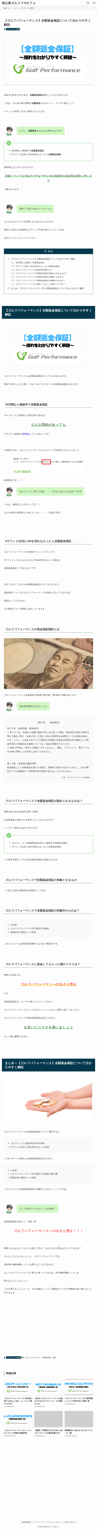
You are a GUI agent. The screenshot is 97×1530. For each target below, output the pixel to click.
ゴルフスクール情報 (13, 29)
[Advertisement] (48, 1329)
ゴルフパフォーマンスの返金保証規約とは (34, 270)
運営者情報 (26, 1522)
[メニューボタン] (94, 3)
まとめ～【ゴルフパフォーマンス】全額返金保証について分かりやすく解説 (47, 288)
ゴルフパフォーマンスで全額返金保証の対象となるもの (39, 277)
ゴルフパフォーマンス (32, 1357)
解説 (54, 1357)
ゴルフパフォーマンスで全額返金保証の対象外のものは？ (40, 280)
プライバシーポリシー (54, 1522)
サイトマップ (38, 1522)
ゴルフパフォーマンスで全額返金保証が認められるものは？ (41, 273)
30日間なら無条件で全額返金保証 (30, 263)
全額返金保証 (46, 1357)
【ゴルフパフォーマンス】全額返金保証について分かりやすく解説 (43, 259)
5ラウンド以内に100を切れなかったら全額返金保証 (38, 266)
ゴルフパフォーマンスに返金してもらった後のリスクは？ (40, 284)
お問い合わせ (70, 1522)
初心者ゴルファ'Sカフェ (19, 3)
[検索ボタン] (88, 3)
